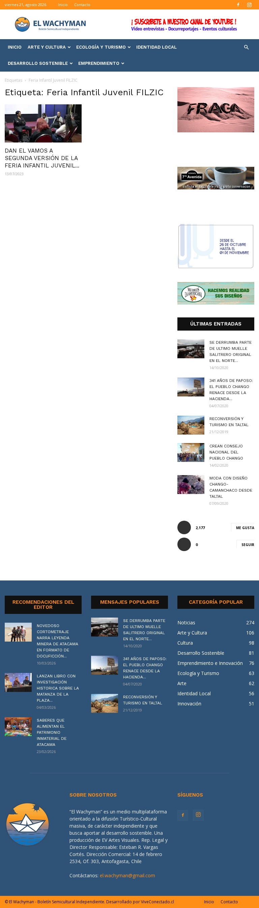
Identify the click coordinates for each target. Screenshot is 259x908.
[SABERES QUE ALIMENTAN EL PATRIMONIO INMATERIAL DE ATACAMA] (18, 726)
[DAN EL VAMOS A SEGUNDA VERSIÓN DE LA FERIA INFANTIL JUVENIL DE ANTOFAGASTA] (43, 123)
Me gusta (245, 527)
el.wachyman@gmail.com (127, 875)
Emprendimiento (98, 63)
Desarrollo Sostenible (38, 63)
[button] (246, 47)
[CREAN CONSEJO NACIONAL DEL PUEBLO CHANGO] (190, 452)
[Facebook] (238, 4)
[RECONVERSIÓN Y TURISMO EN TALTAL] (190, 425)
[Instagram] (249, 4)
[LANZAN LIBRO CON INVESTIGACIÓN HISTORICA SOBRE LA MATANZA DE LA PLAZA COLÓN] (18, 682)
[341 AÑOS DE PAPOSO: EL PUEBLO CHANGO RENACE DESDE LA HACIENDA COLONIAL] (190, 387)
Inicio (63, 4)
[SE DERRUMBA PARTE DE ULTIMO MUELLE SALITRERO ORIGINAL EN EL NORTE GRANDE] (190, 348)
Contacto (82, 4)
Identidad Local (156, 47)
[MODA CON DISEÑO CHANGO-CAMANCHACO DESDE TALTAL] (190, 484)
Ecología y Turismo (101, 47)
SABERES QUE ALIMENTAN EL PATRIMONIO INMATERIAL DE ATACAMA (51, 732)
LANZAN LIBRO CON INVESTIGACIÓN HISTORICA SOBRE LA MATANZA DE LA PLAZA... (58, 688)
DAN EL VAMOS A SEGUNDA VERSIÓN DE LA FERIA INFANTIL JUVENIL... (42, 158)
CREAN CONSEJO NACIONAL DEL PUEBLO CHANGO (226, 452)
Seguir (247, 544)
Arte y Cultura (47, 47)
